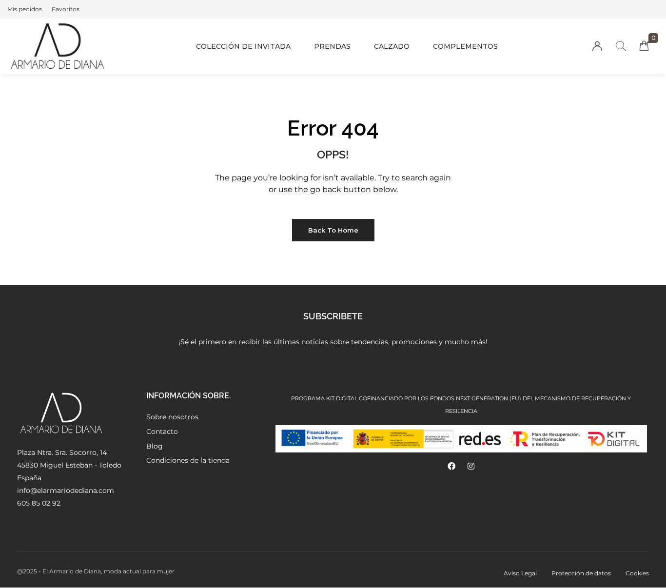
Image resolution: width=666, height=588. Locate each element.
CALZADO (392, 46)
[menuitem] (24, 9)
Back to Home (333, 230)
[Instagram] (471, 466)
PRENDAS (332, 46)
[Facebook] (451, 466)
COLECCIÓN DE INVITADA (243, 46)
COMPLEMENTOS (465, 46)
